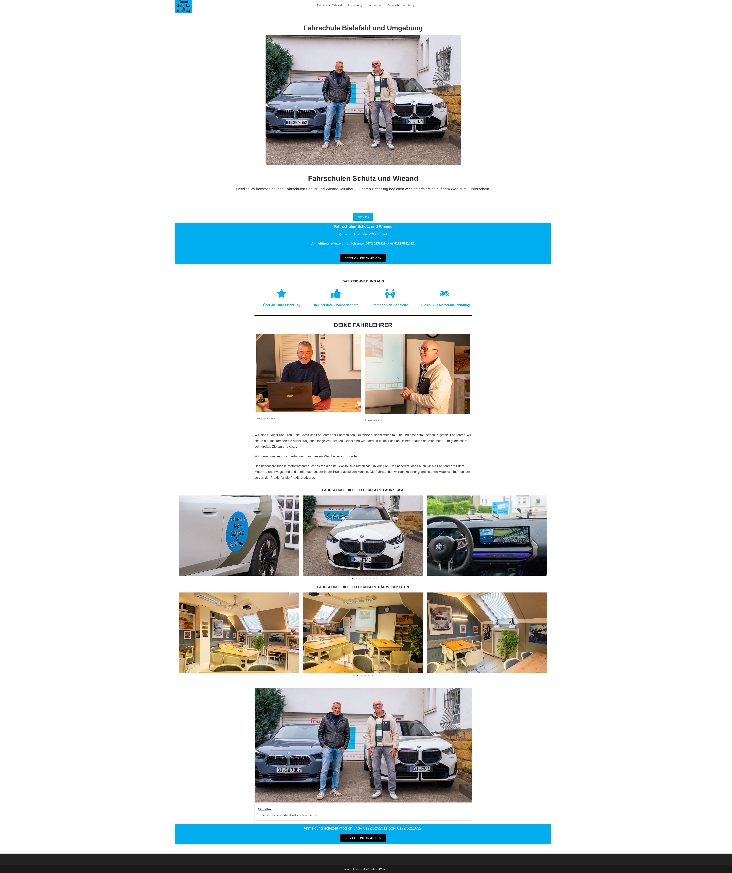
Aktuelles (265, 809)
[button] (349, 578)
